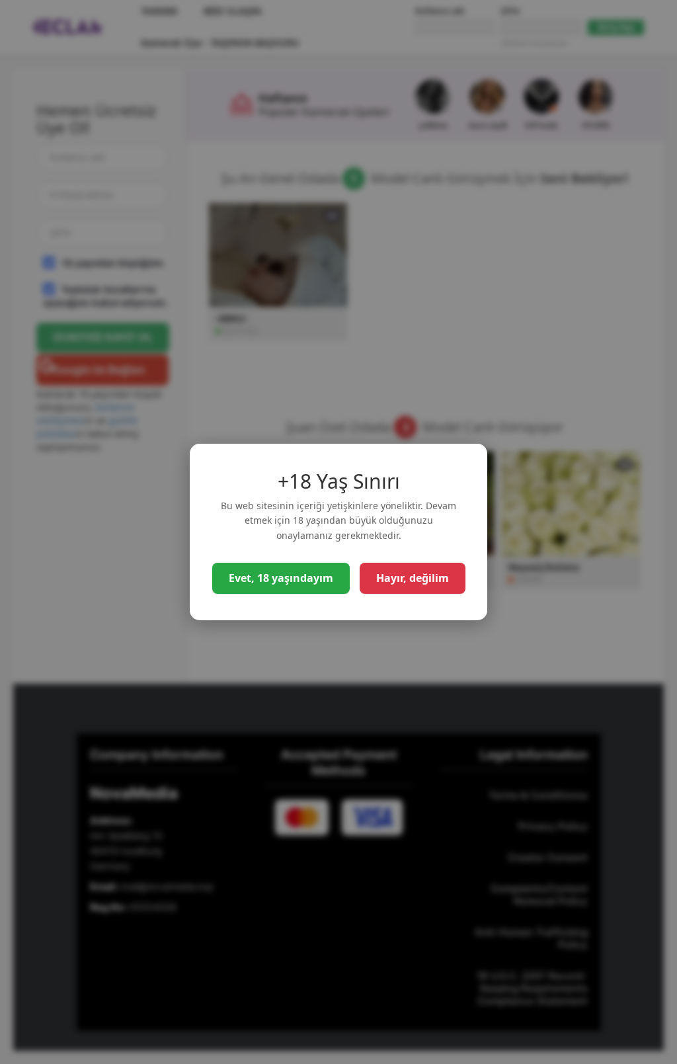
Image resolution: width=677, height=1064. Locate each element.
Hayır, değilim (412, 578)
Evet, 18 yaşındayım (281, 578)
